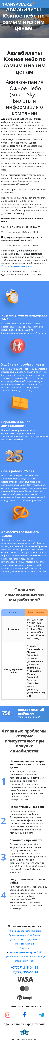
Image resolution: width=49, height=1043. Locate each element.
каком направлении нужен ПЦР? (25, 952)
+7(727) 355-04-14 (24, 972)
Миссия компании (24, 943)
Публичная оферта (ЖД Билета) (24, 939)
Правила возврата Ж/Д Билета (24, 935)
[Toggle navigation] (43, 4)
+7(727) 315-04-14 (24, 967)
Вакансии (24, 948)
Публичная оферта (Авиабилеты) (24, 930)
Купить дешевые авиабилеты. (16, 266)
